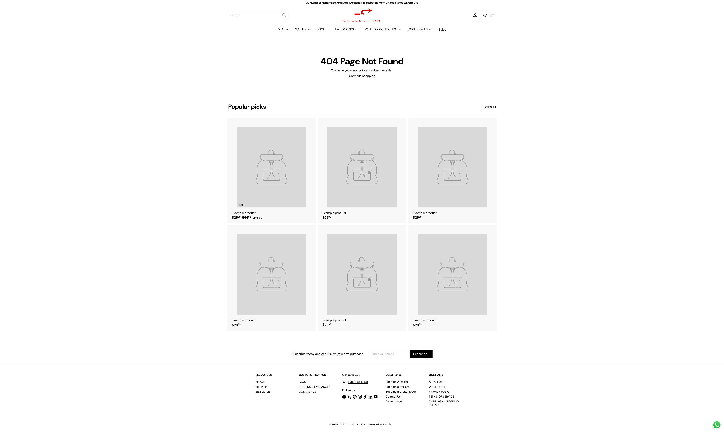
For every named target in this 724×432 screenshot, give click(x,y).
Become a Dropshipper (401, 392)
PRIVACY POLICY (440, 392)
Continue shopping (362, 76)
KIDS (321, 29)
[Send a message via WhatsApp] (717, 425)
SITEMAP (261, 387)
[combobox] (258, 15)
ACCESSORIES (418, 29)
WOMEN (301, 29)
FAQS (302, 382)
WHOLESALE (437, 387)
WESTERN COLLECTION (381, 29)
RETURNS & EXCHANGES (314, 387)
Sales (442, 29)
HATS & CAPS (344, 29)
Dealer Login (394, 401)
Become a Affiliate (398, 387)
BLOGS (260, 382)
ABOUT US (436, 382)
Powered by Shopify (380, 424)
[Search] (283, 15)
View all (490, 107)
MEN (281, 29)
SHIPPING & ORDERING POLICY (444, 403)
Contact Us (393, 396)
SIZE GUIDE (262, 392)
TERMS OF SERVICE (441, 396)
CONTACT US (307, 392)
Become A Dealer (397, 382)
